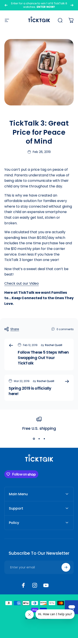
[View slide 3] (44, 438)
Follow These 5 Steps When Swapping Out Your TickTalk (43, 357)
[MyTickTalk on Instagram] (34, 585)
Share (14, 329)
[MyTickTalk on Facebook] (23, 585)
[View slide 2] (39, 438)
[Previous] (6, 5)
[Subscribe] (66, 567)
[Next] (72, 5)
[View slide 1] (33, 438)
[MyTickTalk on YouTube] (46, 585)
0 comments (65, 329)
